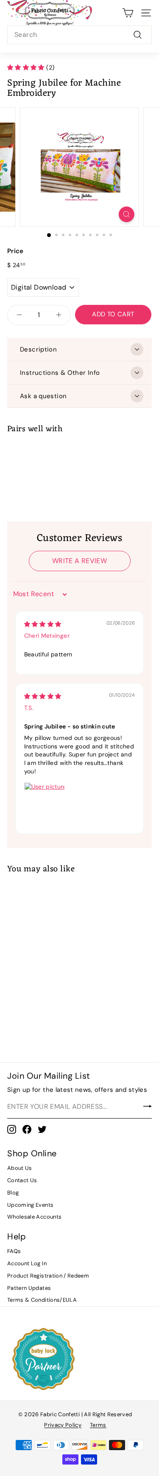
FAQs (14, 1251)
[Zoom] (126, 214)
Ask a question (43, 396)
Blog (13, 1192)
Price (15, 251)
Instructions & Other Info (60, 372)
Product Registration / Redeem (48, 1275)
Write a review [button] (79, 560)
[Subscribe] (147, 1107)
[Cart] (128, 12)
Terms (98, 1425)
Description (38, 349)
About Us (19, 1168)
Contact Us (22, 1180)
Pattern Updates (29, 1288)
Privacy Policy (62, 1425)
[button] (26, 67)
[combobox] (79, 34)
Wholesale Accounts (34, 1216)
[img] (42, 624)
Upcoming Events (30, 1204)
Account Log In (27, 1263)
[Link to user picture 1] (44, 802)
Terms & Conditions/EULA (42, 1299)
